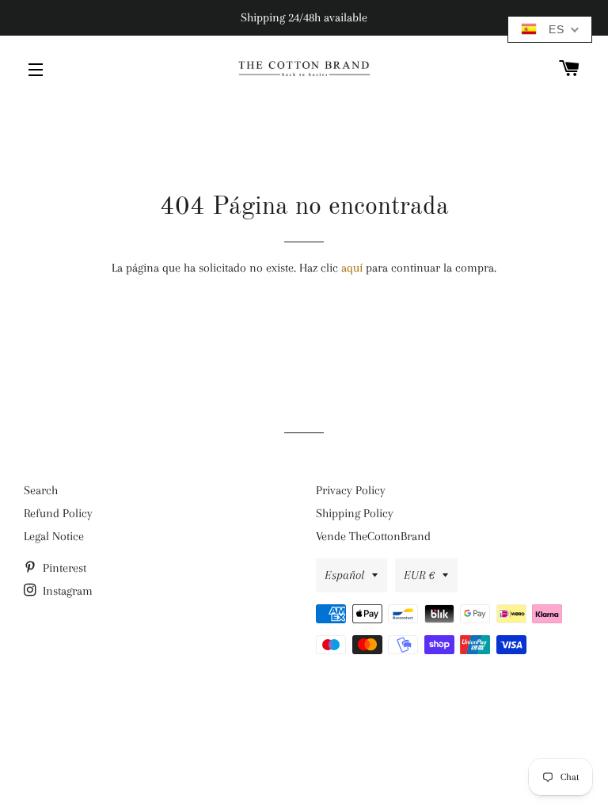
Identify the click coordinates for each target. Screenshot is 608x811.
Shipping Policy (354, 513)
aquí (352, 268)
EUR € (419, 575)
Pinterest (63, 568)
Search (41, 490)
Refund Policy (58, 513)
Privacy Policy (351, 490)
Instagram (66, 591)
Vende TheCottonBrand (373, 536)
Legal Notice (54, 536)
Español (344, 575)
